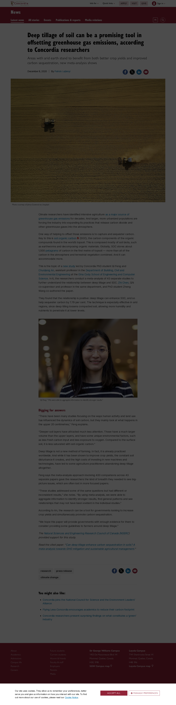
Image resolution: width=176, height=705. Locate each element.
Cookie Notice (71, 697)
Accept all (113, 693)
